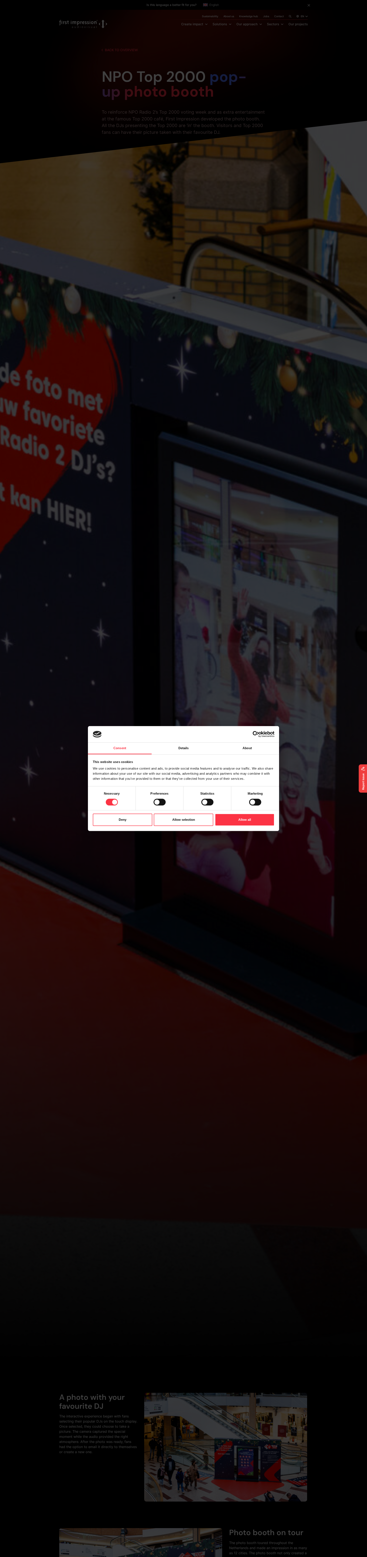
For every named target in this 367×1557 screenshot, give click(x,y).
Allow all (244, 819)
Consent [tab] (119, 748)
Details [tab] (183, 748)
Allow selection (183, 819)
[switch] (160, 802)
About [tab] (247, 748)
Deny (122, 819)
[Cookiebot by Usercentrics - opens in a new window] (255, 734)
